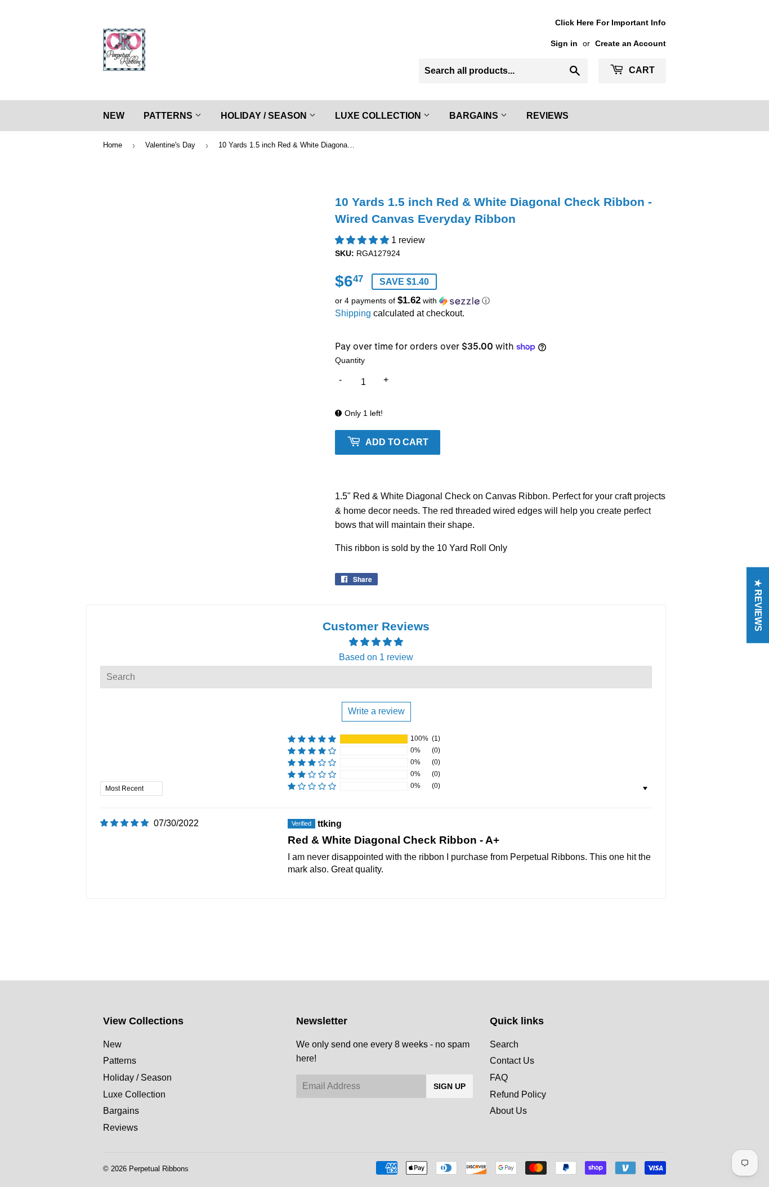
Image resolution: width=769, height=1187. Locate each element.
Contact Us (512, 1060)
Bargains (474, 115)
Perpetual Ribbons (159, 1168)
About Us (508, 1111)
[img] (124, 823)
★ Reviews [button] (758, 605)
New (113, 115)
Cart (641, 70)
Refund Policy (518, 1094)
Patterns (169, 115)
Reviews (547, 115)
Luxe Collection (379, 115)
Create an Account (630, 43)
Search (504, 1044)
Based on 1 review (376, 657)
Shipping (353, 313)
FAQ (499, 1077)
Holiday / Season (265, 115)
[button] (363, 240)
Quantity (350, 360)
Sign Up (449, 1086)
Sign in (564, 43)
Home (112, 145)
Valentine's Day (170, 145)
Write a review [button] (376, 711)
